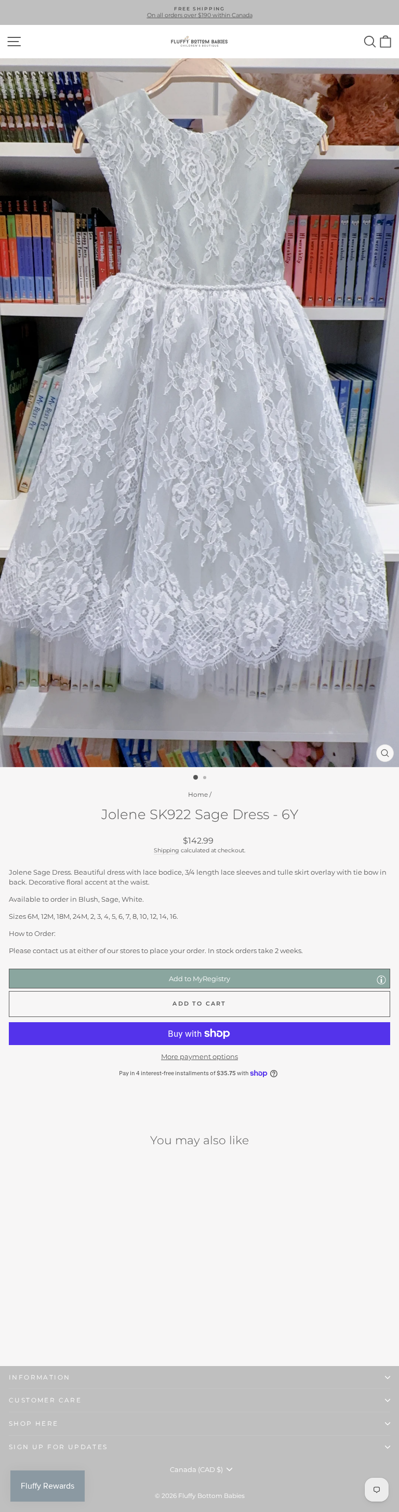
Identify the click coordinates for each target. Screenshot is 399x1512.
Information (39, 1377)
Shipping (166, 850)
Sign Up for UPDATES (58, 1447)
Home (198, 794)
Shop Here (34, 1423)
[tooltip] (381, 979)
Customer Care (45, 1400)
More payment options (199, 1056)
